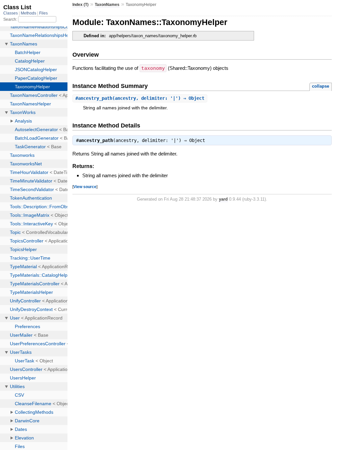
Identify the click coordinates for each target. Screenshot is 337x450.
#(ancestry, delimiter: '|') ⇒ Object (139, 98)
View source (84, 186)
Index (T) (80, 4)
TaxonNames (107, 4)
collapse (320, 86)
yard (223, 199)
